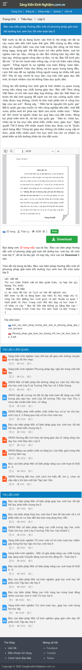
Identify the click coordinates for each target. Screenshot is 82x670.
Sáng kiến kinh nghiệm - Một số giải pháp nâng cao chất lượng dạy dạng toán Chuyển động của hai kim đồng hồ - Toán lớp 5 (44, 555)
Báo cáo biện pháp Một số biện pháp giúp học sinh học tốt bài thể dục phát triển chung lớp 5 (44, 426)
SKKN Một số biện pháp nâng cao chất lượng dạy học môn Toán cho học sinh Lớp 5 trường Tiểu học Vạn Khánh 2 (44, 529)
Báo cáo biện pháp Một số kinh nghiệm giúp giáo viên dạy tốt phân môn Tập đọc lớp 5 (44, 620)
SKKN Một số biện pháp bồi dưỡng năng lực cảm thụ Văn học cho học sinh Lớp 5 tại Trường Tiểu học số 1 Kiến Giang (44, 384)
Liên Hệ (12, 648)
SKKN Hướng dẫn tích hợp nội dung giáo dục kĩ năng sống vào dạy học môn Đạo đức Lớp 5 (44, 439)
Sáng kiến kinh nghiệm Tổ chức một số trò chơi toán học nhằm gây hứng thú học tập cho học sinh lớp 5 (44, 542)
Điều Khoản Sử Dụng (19, 653)
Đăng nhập (44, 11)
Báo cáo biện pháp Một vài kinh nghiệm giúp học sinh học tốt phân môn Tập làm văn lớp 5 (44, 581)
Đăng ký (30, 11)
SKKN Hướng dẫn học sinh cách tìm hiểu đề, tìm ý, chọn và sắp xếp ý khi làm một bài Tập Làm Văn (44, 478)
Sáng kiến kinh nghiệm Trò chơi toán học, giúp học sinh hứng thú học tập (44, 607)
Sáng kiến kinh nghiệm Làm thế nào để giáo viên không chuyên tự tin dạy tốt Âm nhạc (44, 358)
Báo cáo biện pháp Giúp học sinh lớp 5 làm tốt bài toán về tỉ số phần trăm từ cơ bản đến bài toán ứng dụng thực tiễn (44, 516)
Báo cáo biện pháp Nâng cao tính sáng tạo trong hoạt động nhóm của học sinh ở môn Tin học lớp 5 (44, 594)
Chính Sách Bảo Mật (19, 658)
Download (64, 239)
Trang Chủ (16, 11)
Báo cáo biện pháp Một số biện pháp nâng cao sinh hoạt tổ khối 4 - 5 (44, 465)
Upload (57, 11)
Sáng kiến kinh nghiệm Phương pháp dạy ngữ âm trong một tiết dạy (44, 371)
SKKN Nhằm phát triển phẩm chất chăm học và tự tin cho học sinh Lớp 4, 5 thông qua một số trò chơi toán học (44, 413)
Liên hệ (68, 11)
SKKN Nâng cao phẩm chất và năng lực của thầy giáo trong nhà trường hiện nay (44, 452)
